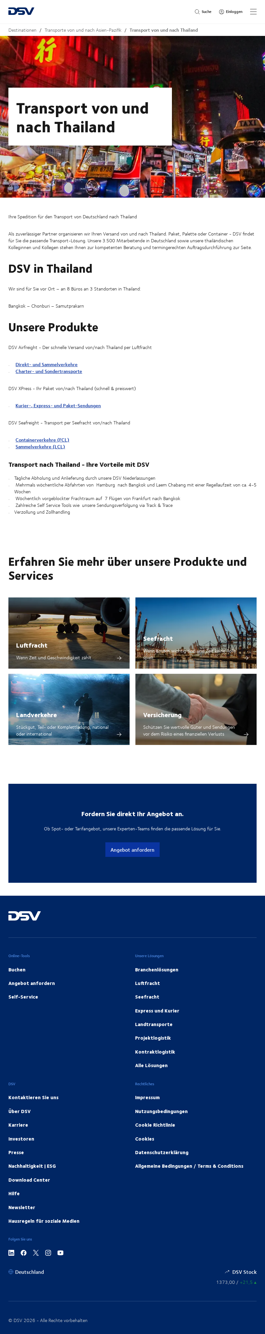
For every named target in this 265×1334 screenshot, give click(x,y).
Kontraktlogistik (155, 1051)
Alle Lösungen (151, 1065)
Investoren (21, 1139)
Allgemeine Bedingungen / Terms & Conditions (189, 1166)
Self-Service (23, 996)
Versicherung (162, 714)
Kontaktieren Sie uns (33, 1097)
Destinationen (22, 30)
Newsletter (21, 1207)
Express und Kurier (157, 1010)
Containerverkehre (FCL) (42, 439)
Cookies (144, 1139)
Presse (16, 1152)
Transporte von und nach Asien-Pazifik (83, 30)
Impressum (147, 1097)
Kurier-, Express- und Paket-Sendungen (58, 405)
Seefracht (158, 638)
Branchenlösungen (156, 969)
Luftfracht (32, 645)
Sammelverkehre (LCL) (40, 446)
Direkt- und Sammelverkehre (47, 364)
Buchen (17, 969)
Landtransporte (154, 1024)
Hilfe (14, 1193)
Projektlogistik (153, 1038)
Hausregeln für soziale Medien (44, 1221)
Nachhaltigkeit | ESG (32, 1166)
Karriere (18, 1125)
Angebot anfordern (132, 849)
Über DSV (19, 1111)
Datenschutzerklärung (161, 1152)
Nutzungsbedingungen (161, 1111)
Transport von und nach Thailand (164, 30)
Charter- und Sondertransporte (49, 371)
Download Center (29, 1180)
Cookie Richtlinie (155, 1125)
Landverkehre (36, 714)
